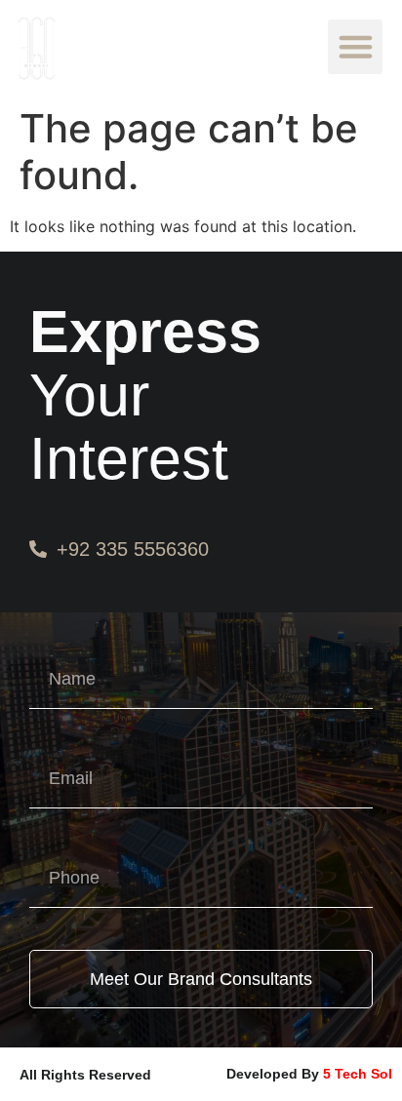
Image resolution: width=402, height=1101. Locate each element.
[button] (355, 47)
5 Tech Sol (357, 1073)
